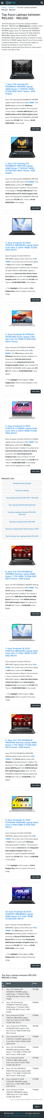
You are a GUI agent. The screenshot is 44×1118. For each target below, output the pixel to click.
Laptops (11, 7)
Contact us (35, 1116)
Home (4, 7)
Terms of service (23, 1116)
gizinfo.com (19, 1113)
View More (36, 129)
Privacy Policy (10, 1116)
